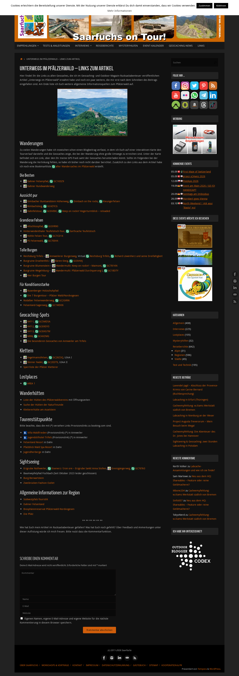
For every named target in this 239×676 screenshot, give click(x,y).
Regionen (180, 355)
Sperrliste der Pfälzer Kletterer (40, 367)
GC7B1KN (112, 265)
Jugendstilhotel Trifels (40, 437)
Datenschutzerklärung (115, 665)
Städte (178, 359)
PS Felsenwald (35, 240)
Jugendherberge (32, 452)
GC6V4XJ (78, 260)
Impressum (92, 665)
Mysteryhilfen (180, 340)
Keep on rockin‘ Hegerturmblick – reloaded (86, 211)
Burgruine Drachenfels (36, 260)
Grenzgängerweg (120, 468)
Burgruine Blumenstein (36, 265)
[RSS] (235, 301)
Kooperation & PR (171, 665)
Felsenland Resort (33, 442)
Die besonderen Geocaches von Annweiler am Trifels (56, 341)
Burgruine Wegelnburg (36, 270)
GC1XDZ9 (59, 181)
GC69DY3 (44, 326)
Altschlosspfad (35, 226)
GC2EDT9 (53, 362)
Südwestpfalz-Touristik (35, 499)
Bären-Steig (61, 260)
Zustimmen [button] (204, 5)
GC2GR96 (64, 300)
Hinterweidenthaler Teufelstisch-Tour (44, 231)
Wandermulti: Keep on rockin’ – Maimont (78, 265)
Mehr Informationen (119, 10)
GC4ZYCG (52, 206)
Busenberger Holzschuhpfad (42, 290)
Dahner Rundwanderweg (40, 186)
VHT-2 (30, 326)
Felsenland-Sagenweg (35, 305)
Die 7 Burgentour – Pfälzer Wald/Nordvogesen (53, 295)
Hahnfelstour (34, 211)
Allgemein (178, 323)
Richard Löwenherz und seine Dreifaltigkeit (139, 256)
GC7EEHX (53, 240)
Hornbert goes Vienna (195, 198)
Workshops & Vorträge (55, 665)
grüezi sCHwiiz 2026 (194, 176)
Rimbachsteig (34, 206)
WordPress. (215, 668)
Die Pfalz (28, 514)
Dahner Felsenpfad (37, 181)
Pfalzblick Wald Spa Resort (37, 447)
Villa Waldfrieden (37, 432)
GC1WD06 (58, 305)
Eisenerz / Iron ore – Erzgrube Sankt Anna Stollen (79, 468)
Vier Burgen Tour (36, 275)
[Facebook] (235, 274)
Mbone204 (179, 490)
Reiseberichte (180, 346)
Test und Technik (182, 365)
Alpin (177, 350)
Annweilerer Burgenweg (63, 256)
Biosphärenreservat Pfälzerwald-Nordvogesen (48, 509)
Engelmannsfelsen (37, 357)
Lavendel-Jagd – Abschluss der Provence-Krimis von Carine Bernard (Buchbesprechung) (195, 389)
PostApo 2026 (190, 181)
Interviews (179, 329)
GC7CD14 (58, 235)
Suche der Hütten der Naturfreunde (43, 404)
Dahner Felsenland (33, 504)
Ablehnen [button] (221, 5)
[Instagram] (235, 281)
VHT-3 (30, 331)
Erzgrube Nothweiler (34, 468)
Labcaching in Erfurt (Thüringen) (190, 399)
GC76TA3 (140, 468)
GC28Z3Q (58, 357)
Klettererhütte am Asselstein (39, 409)
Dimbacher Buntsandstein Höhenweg (47, 201)
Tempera (202, 668)
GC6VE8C (52, 211)
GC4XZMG (43, 336)
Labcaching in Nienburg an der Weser (193, 415)
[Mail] (235, 295)
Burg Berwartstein (33, 478)
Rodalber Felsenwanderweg (38, 300)
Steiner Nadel (35, 362)
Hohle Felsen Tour (37, 235)
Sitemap (153, 665)
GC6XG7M (44, 331)
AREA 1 (31, 383)
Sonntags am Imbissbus (196, 194)
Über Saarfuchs (29, 665)
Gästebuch (139, 665)
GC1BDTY (113, 270)
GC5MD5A (44, 321)
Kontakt (77, 665)
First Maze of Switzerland (197, 171)
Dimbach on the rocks (86, 201)
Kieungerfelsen (111, 201)
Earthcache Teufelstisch (82, 231)
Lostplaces (178, 334)
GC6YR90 (53, 226)
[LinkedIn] (235, 288)
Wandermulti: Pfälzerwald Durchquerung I (79, 270)
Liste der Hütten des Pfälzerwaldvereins (45, 399)
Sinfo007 (178, 500)
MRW (30, 336)
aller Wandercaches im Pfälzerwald (75, 166)
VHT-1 (30, 321)
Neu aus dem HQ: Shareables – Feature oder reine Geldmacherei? (192, 480)
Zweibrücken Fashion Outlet (38, 482)
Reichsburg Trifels (33, 256)
